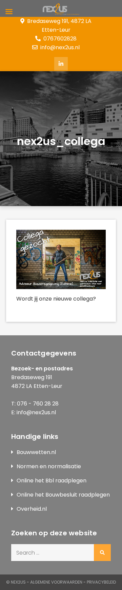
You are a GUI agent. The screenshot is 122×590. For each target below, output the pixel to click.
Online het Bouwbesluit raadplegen (63, 495)
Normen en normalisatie (49, 466)
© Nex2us (16, 582)
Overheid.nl (32, 509)
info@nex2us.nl (60, 47)
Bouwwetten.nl (36, 452)
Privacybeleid (101, 582)
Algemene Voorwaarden (56, 582)
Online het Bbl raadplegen (51, 480)
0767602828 (60, 39)
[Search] (102, 552)
